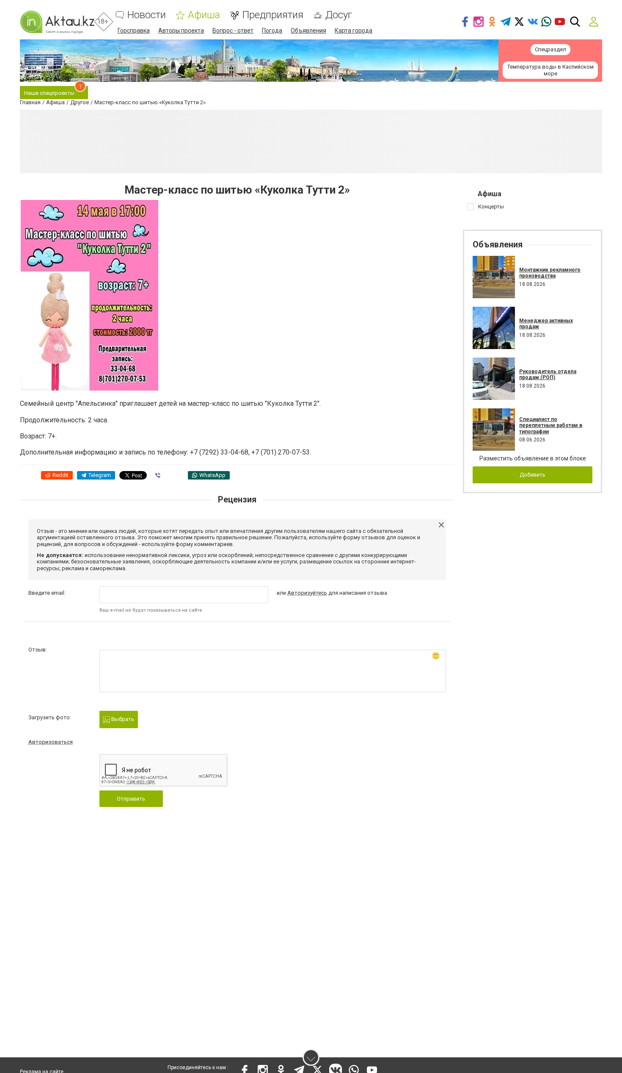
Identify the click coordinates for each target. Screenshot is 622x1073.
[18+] (57, 21)
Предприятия (272, 15)
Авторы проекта (181, 30)
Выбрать (122, 719)
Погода (272, 30)
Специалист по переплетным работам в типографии (550, 425)
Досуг (338, 15)
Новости (146, 15)
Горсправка (134, 30)
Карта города (353, 30)
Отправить (131, 799)
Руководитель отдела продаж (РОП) (547, 374)
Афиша (204, 15)
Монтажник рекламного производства (550, 273)
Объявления (308, 30)
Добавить (532, 474)
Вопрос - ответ (232, 30)
